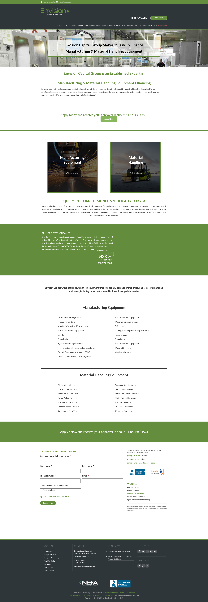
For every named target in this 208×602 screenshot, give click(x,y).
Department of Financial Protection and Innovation (89, 595)
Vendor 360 (63, 25)
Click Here (72, 173)
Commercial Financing (125, 25)
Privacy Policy (49, 570)
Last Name (88, 466)
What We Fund (140, 25)
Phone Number (47, 476)
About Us (152, 25)
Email (85, 476)
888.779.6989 (80, 560)
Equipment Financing (93, 25)
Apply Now (108, 119)
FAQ (56, 25)
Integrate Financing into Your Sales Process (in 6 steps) (120, 557)
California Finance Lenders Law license (119, 592)
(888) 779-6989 (133, 456)
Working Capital (108, 25)
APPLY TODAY (159, 18)
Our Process (49, 567)
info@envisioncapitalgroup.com (84, 567)
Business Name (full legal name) (55, 456)
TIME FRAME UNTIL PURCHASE (55, 485)
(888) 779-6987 (133, 459)
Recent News (162, 25)
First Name (46, 466)
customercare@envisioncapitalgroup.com (57, 2)
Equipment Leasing (76, 25)
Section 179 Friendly (135, 493)
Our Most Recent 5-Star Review (119, 551)
